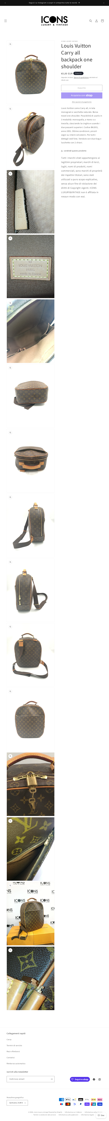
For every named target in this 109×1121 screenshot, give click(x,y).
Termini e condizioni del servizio (44, 1115)
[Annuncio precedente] (5, 3)
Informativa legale (87, 1115)
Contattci (11, 1057)
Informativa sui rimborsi (73, 1112)
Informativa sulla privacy (93, 1112)
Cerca (9, 1039)
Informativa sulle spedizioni (68, 1115)
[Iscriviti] (51, 1079)
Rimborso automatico (16, 1063)
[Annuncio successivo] (104, 3)
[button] (6, 21)
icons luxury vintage (41, 1112)
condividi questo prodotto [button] (75, 151)
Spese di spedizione (81, 77)
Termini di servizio (14, 1045)
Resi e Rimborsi (13, 1051)
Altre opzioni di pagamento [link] (82, 102)
